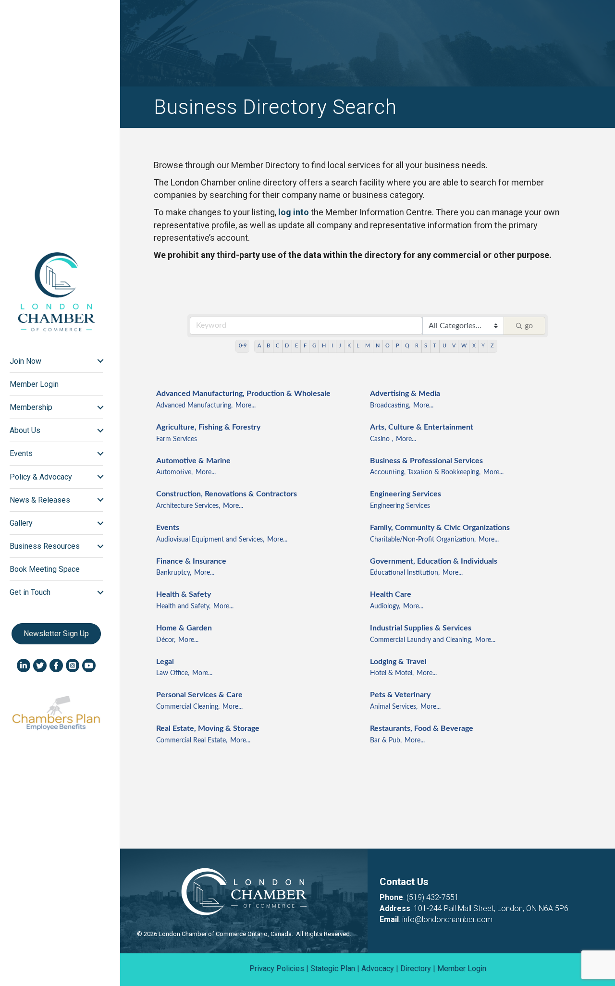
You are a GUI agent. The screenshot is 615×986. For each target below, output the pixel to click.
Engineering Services (405, 494)
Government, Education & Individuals (433, 561)
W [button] (464, 345)
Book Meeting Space (45, 569)
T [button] (434, 345)
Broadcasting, (390, 405)
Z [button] (492, 345)
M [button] (367, 345)
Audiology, (385, 606)
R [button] (416, 345)
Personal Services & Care (199, 695)
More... (245, 405)
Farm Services (176, 439)
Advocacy (377, 968)
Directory (415, 968)
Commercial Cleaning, (188, 706)
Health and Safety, (183, 606)
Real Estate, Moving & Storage (207, 728)
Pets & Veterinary (400, 695)
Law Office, (172, 673)
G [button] (314, 345)
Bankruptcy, (173, 572)
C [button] (277, 345)
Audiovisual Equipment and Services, (210, 539)
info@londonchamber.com (447, 919)
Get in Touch (30, 592)
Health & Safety (183, 594)
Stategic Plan (332, 968)
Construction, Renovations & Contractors (226, 494)
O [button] (387, 345)
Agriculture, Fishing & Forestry (208, 427)
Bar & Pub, (386, 740)
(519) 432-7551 (432, 897)
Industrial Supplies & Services (420, 628)
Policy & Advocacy (41, 476)
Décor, (165, 640)
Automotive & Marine (193, 461)
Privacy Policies (276, 968)
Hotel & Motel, (392, 673)
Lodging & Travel (398, 662)
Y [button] (483, 345)
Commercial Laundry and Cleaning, (421, 640)
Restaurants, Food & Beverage (421, 728)
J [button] (340, 345)
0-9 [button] (242, 345)
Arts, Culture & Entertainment (421, 427)
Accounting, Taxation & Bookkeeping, (425, 472)
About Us (25, 430)
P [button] (397, 345)
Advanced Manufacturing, (194, 405)
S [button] (425, 345)
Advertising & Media (405, 393)
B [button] (268, 345)
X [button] (474, 345)
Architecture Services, (188, 506)
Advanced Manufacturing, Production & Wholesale (243, 393)
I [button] (332, 345)
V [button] (453, 345)
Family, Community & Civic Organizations (440, 527)
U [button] (444, 345)
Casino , (381, 439)
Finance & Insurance (191, 561)
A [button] (259, 345)
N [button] (378, 345)
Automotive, (174, 472)
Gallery (21, 523)
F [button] (305, 345)
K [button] (349, 345)
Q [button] (407, 345)
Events (167, 527)
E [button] (296, 345)
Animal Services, (394, 706)
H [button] (324, 345)
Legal (165, 662)
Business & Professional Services (426, 461)
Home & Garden (184, 628)
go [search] (529, 326)
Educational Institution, (405, 572)
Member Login (34, 384)
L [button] (358, 345)
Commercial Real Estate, (191, 740)
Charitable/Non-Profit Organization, (423, 539)
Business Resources (45, 546)
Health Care (390, 594)
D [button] (287, 345)
